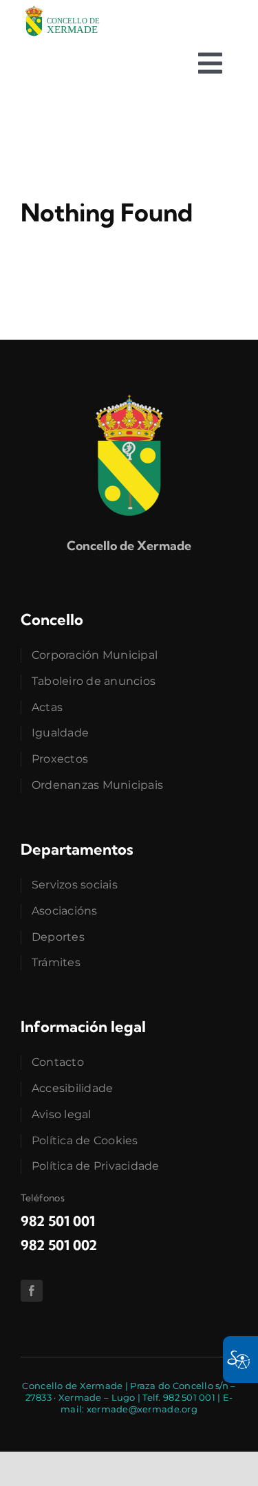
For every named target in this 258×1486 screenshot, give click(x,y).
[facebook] (32, 1291)
